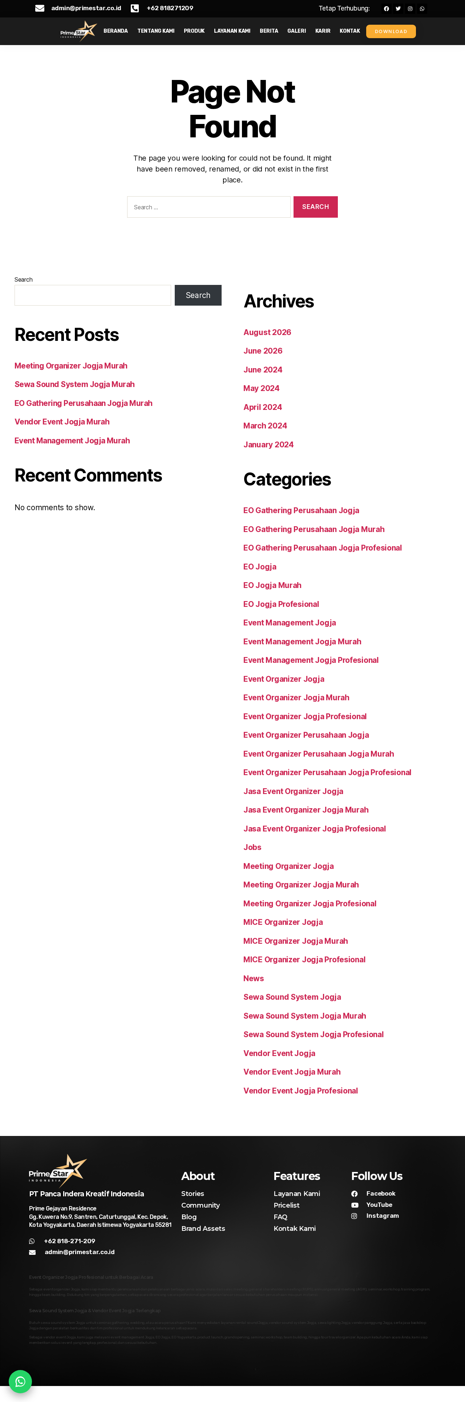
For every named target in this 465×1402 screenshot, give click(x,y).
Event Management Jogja (289, 622)
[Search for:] (207, 208)
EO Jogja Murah (272, 585)
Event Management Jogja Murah (72, 440)
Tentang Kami (155, 31)
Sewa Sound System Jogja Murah (75, 384)
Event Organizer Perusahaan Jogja (306, 735)
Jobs (252, 847)
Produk (194, 31)
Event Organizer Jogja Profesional (305, 716)
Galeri (296, 31)
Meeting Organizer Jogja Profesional (310, 903)
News (253, 978)
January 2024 (268, 444)
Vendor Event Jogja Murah (62, 421)
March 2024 (265, 425)
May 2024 (261, 388)
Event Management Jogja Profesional (311, 660)
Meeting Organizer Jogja (288, 866)
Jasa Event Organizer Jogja (293, 791)
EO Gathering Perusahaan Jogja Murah (84, 403)
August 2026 (267, 332)
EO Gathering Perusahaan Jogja (301, 510)
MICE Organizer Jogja (283, 922)
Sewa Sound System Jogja (292, 997)
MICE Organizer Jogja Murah (295, 941)
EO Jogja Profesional (281, 604)
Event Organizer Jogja (283, 679)
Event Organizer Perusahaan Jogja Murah (318, 753)
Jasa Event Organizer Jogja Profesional (314, 828)
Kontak (350, 31)
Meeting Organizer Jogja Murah (71, 365)
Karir (323, 31)
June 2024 (263, 369)
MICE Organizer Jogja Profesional (304, 959)
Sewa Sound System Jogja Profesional (313, 1034)
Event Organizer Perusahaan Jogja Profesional (327, 772)
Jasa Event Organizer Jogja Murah (305, 809)
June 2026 (263, 350)
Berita (269, 31)
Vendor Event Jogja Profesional (300, 1090)
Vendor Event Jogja (279, 1053)
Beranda (116, 31)
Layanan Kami (232, 31)
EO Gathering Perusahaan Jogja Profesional (322, 547)
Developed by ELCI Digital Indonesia (389, 1394)
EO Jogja (259, 566)
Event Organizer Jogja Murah (296, 697)
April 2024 (262, 407)
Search (23, 279)
